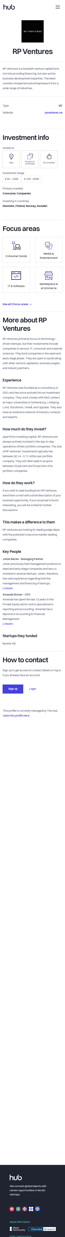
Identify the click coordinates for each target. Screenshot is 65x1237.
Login (32, 689)
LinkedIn (8, 588)
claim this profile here (16, 715)
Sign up (13, 689)
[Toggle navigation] (58, 7)
